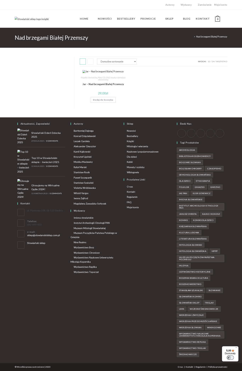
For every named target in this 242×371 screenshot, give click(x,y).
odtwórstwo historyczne (195, 271)
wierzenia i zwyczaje (191, 315)
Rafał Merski (80, 167)
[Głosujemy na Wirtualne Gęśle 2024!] (23, 189)
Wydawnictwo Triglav (192, 348)
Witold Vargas (81, 193)
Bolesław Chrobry (190, 168)
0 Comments (52, 141)
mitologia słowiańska (192, 251)
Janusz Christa (188, 214)
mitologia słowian (190, 245)
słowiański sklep (189, 302)
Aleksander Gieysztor (85, 146)
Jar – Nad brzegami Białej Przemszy (103, 84)
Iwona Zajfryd (81, 198)
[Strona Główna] (192, 36)
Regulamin (132, 196)
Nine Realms (80, 242)
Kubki (130, 161)
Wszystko (221, 61)
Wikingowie (133, 172)
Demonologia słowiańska (195, 174)
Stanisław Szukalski (84, 182)
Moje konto (220, 4)
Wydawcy (186, 4)
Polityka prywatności (217, 367)
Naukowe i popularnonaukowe (142, 151)
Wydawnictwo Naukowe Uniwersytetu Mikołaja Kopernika (92, 259)
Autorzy (170, 4)
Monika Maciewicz (83, 161)
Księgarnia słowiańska (193, 226)
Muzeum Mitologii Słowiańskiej (90, 228)
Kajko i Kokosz (211, 214)
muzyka (183, 265)
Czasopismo (214, 168)
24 (213, 61)
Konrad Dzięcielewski (85, 136)
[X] (16, 5)
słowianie (215, 290)
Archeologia (187, 150)
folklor (184, 187)
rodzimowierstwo (190, 284)
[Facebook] (20, 5)
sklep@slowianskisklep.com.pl (43, 235)
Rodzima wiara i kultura (193, 278)
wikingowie (214, 327)
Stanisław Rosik (82, 172)
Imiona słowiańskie (83, 217)
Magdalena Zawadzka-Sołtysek (90, 203)
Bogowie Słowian (190, 162)
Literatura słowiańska (193, 238)
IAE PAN (183, 193)
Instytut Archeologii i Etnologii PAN (92, 222)
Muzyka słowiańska (89, 77)
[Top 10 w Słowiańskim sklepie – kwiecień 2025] (23, 162)
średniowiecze (188, 354)
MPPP (215, 251)
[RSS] (220, 133)
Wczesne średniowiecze (204, 309)
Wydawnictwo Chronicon (87, 252)
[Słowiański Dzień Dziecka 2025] (23, 136)
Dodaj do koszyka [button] (103, 99)
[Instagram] (24, 5)
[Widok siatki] (83, 62)
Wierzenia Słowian (190, 327)
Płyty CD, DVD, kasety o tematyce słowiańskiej (111, 78)
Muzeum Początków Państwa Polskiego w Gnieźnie (94, 235)
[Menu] (236, 348)
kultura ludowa (189, 232)
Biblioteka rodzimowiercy (195, 156)
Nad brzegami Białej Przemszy (211, 36)
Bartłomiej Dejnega (84, 130)
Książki (130, 141)
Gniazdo (200, 187)
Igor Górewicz (201, 193)
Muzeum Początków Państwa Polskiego (197, 258)
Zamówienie (205, 4)
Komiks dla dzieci (203, 220)
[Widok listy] (91, 62)
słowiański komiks (190, 296)
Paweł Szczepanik (83, 177)
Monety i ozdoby (136, 167)
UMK (181, 309)
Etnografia (203, 181)
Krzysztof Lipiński (83, 156)
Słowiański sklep (36, 242)
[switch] (230, 357)
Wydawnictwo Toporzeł (86, 272)
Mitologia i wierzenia (137, 146)
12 (209, 61)
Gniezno (215, 187)
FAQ (129, 202)
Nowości (131, 130)
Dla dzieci (132, 156)
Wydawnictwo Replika (85, 266)
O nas (130, 186)
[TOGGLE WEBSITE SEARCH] (226, 19)
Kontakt (131, 191)
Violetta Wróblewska (85, 187)
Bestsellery (132, 136)
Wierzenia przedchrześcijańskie (198, 321)
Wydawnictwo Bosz (84, 247)
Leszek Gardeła (82, 141)
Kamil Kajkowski (82, 151)
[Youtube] (28, 5)
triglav (209, 302)
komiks (183, 220)
